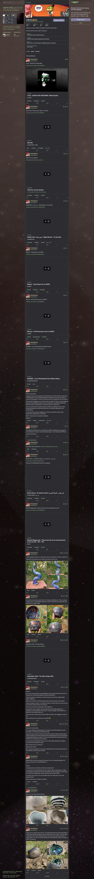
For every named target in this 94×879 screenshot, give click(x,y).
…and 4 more (48, 420)
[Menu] (66, 20)
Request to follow (58, 20)
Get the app (13, 875)
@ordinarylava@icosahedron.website (34, 21)
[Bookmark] (57, 103)
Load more (47, 876)
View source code (11, 876)
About (13, 871)
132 (27, 25)
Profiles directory (18, 871)
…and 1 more (47, 148)
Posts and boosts (30, 56)
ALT (45, 587)
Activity (28, 51)
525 (34, 25)
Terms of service (12, 872)
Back (29, 2)
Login (80, 23)
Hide (65, 562)
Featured (37, 51)
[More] (67, 103)
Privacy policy (6, 872)
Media (32, 51)
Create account (80, 19)
